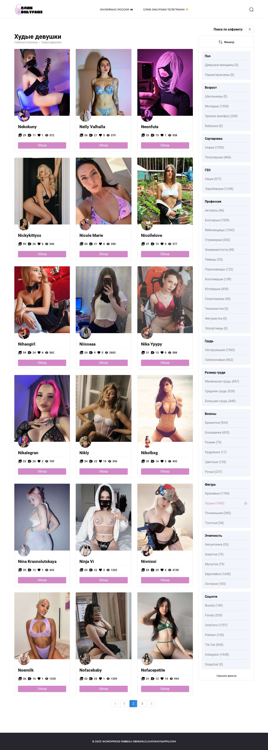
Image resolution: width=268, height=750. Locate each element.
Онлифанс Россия (114, 9)
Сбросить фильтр (226, 676)
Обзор (42, 145)
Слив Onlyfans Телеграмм (164, 9)
